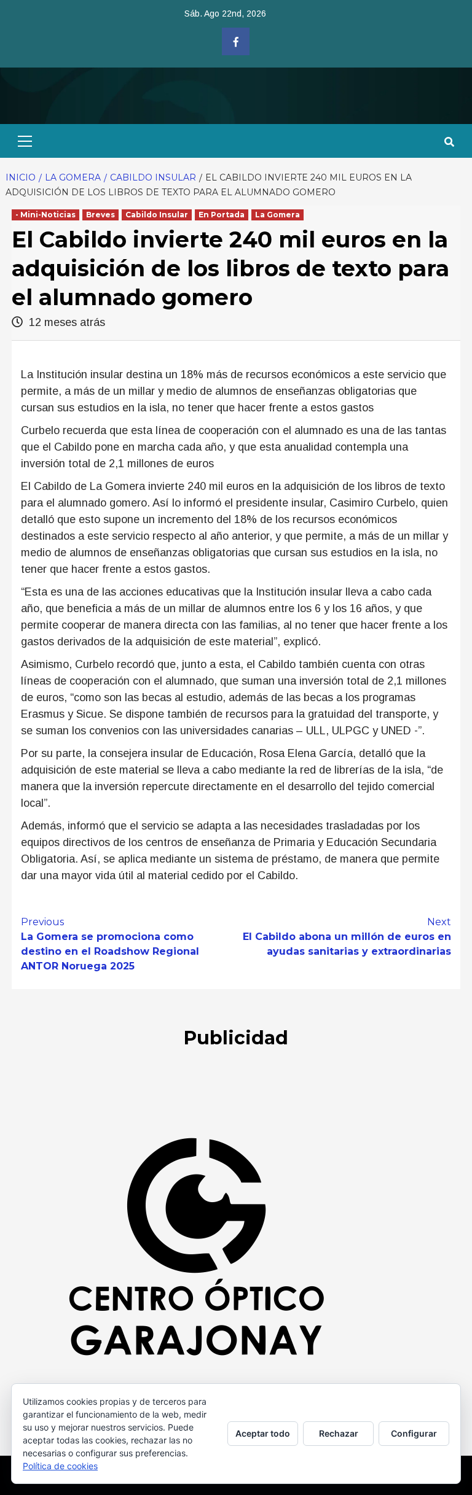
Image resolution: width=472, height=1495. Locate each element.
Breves (100, 214)
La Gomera (277, 214)
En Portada (222, 214)
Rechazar (338, 1433)
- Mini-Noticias (45, 214)
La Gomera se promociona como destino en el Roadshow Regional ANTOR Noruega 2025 (110, 944)
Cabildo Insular (156, 214)
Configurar (414, 1433)
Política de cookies (60, 1466)
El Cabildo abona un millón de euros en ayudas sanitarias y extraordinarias (347, 936)
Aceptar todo (262, 1433)
